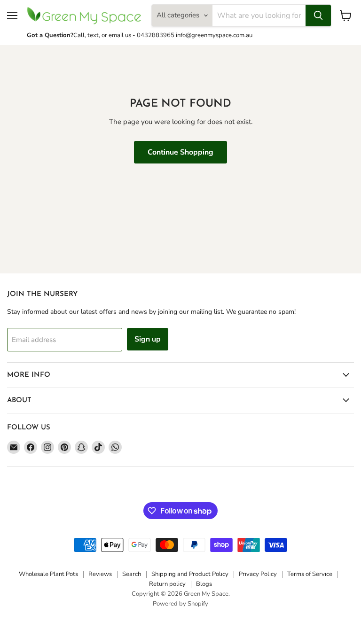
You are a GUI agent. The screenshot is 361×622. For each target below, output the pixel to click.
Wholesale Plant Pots (48, 574)
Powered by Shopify (180, 603)
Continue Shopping (180, 152)
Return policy (167, 584)
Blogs (204, 584)
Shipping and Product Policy (189, 574)
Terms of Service (309, 574)
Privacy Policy (258, 574)
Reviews (100, 574)
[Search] (318, 15)
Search (131, 574)
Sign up (147, 339)
